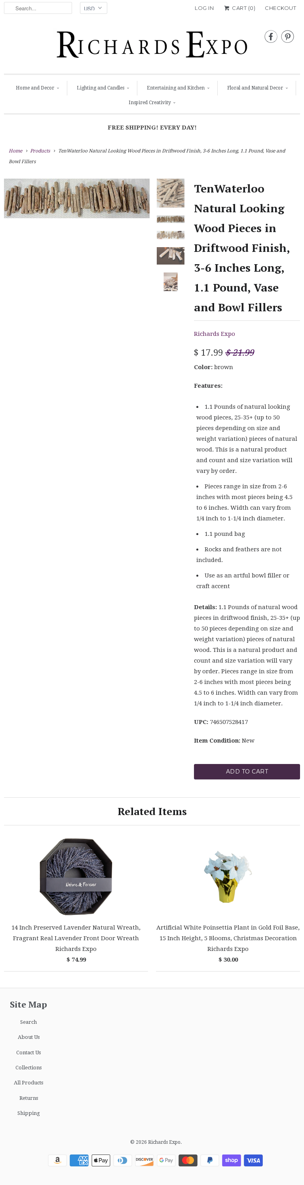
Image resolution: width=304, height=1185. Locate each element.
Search (28, 1022)
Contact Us (28, 1052)
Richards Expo (214, 333)
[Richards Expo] (152, 47)
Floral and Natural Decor (255, 88)
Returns (28, 1098)
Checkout (280, 8)
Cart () (243, 8)
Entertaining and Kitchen (176, 88)
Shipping (28, 1113)
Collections (28, 1068)
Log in (204, 8)
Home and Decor (35, 88)
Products (40, 151)
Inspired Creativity (150, 102)
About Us (29, 1037)
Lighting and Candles (100, 88)
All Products (28, 1083)
